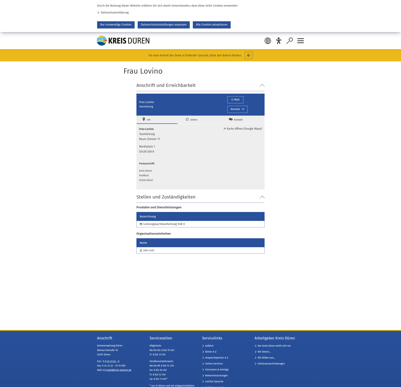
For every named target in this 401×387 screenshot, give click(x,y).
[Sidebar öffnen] (301, 41)
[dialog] (200, 16)
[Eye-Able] (279, 41)
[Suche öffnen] (290, 41)
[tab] (157, 120)
